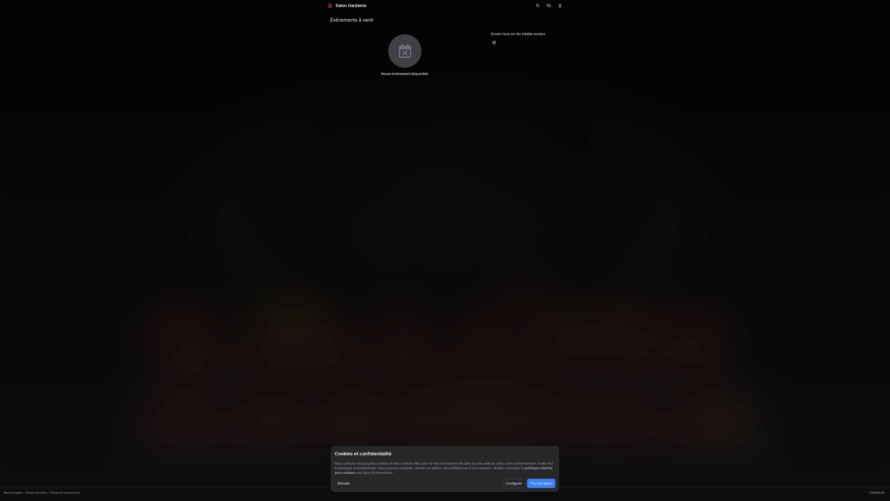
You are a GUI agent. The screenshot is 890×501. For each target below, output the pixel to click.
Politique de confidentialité (65, 492)
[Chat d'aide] (549, 5)
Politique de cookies (36, 492)
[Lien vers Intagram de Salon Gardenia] (494, 42)
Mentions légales (13, 492)
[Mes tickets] (537, 5)
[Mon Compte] (560, 5)
